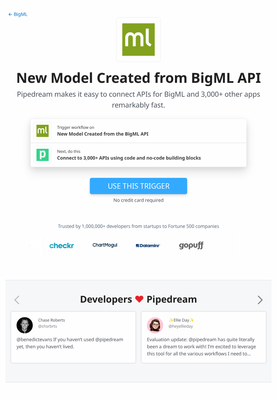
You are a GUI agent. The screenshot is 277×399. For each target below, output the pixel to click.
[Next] (260, 300)
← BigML (17, 14)
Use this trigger (139, 186)
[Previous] (17, 300)
